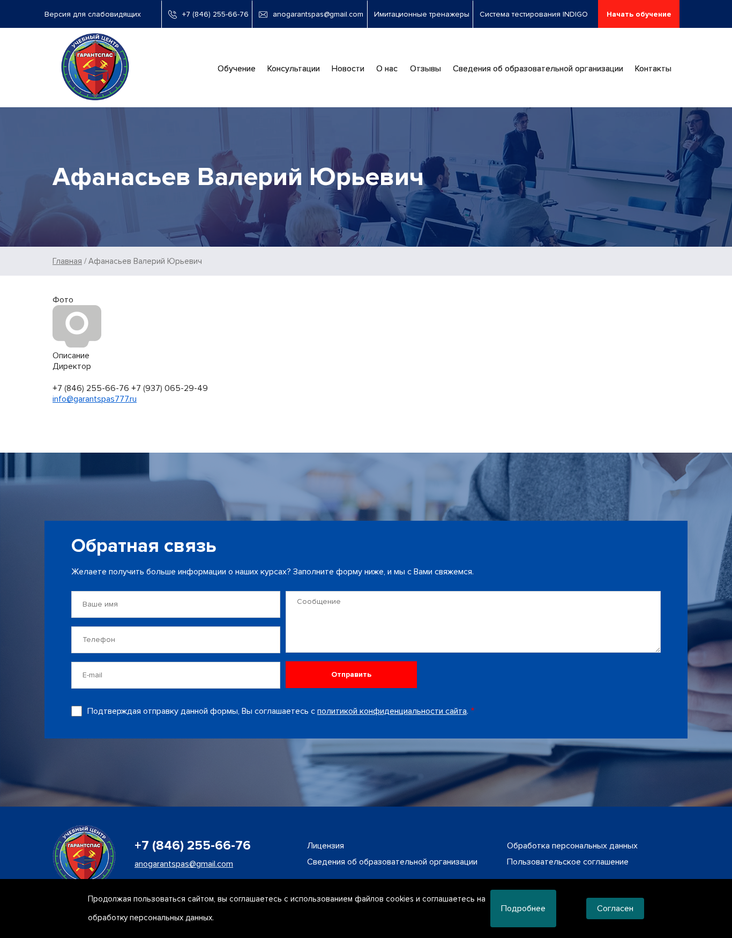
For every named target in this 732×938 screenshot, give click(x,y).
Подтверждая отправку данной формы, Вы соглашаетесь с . (277, 711)
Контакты (653, 68)
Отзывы (425, 68)
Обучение (237, 68)
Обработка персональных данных (572, 845)
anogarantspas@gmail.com (318, 14)
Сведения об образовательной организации (538, 68)
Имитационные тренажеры (421, 14)
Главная (67, 261)
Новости (348, 68)
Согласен (615, 908)
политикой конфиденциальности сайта (392, 711)
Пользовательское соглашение (568, 861)
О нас (387, 68)
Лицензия (325, 845)
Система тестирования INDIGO (534, 14)
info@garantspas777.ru (95, 399)
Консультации (293, 68)
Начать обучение (639, 14)
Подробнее (523, 908)
